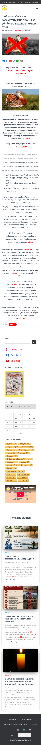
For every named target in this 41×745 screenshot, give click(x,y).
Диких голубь (15, 471)
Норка (11, 453)
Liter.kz (28, 138)
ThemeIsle (27, 740)
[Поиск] (34, 342)
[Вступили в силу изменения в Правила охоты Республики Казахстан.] (20, 597)
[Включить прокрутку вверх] (37, 740)
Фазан (11, 468)
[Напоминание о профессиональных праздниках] (20, 537)
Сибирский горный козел (19, 459)
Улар (11, 477)
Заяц (11, 474)
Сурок (28, 450)
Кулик (11, 444)
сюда (24, 318)
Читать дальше (10, 579)
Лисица (23, 453)
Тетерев (26, 465)
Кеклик (12, 465)
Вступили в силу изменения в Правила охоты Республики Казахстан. (19, 619)
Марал (25, 462)
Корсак (12, 462)
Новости (12, 324)
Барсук (12, 456)
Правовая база (27, 719)
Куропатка (13, 450)
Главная (4, 2)
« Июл (20, 433)
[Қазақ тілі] (24, 730)
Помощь (34, 724)
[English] (18, 730)
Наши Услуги (12, 2)
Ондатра (24, 474)
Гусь (23, 480)
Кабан (11, 480)
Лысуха (27, 447)
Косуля (25, 444)
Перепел (13, 447)
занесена (27, 250)
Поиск (7, 338)
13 (20, 418)
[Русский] (30, 730)
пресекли (14, 284)
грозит (16, 273)
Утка (23, 477)
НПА (17, 147)
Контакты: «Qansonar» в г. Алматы (28, 2)
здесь (30, 242)
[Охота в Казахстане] (5, 8)
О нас (11, 735)
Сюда (24, 147)
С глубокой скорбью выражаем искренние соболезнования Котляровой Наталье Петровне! (20, 681)
